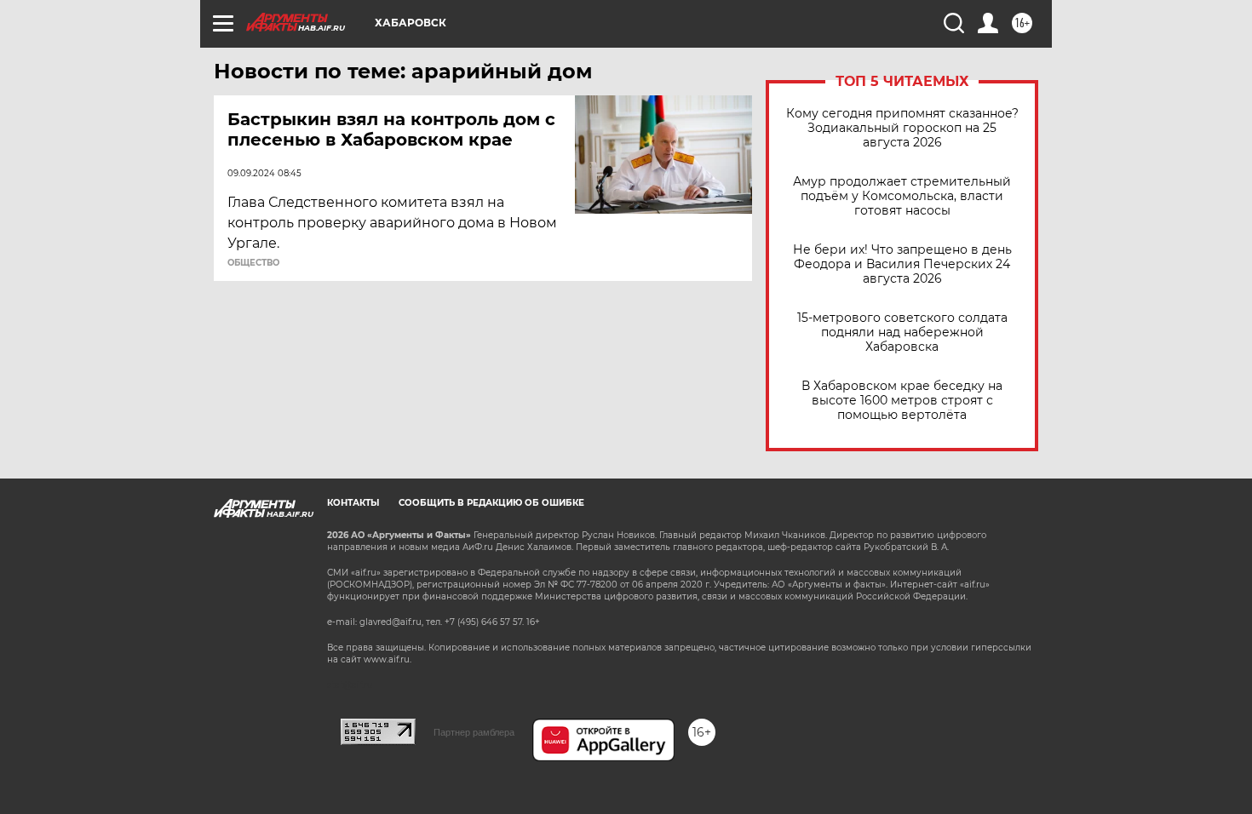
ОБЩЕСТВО (253, 263)
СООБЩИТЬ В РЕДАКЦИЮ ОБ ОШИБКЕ (491, 502)
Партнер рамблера (474, 732)
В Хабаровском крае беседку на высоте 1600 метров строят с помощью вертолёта (901, 400)
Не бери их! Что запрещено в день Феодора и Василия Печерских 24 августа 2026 (902, 264)
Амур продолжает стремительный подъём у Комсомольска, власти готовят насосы (902, 196)
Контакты (353, 502)
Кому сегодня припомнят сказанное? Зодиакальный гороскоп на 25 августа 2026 (902, 128)
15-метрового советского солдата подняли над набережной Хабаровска (902, 332)
